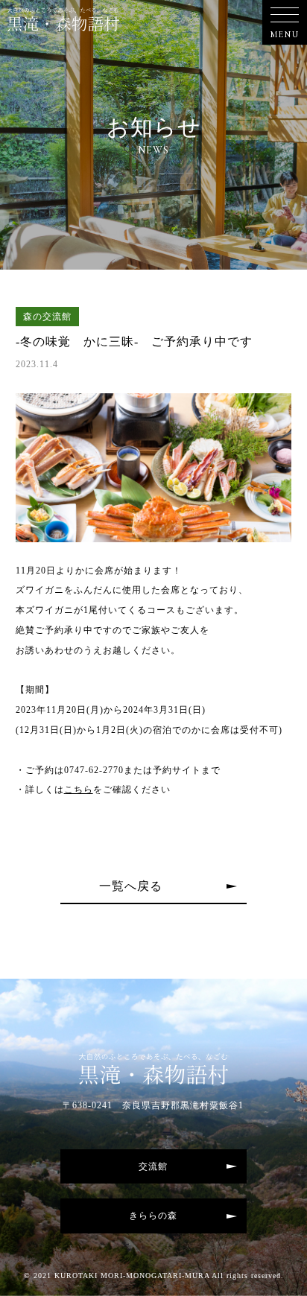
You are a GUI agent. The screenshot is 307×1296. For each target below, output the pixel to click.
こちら (78, 789)
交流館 (153, 1166)
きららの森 (153, 1215)
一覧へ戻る (130, 886)
